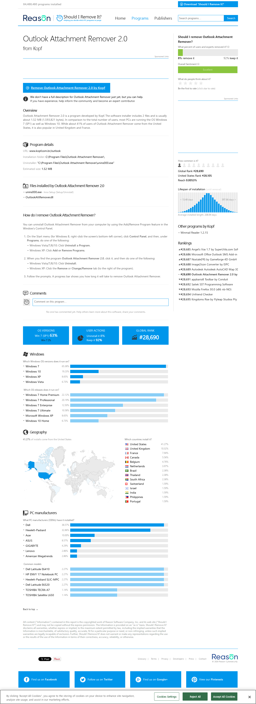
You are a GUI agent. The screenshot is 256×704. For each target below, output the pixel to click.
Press (191, 658)
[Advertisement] (208, 127)
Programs (140, 18)
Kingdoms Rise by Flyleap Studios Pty (214, 299)
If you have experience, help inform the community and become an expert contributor (82, 101)
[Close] (249, 697)
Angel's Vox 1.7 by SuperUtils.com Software (218, 249)
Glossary (142, 658)
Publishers (163, 18)
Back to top (29, 609)
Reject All (195, 696)
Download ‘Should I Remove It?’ (204, 4)
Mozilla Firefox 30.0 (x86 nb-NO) (211, 289)
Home (120, 18)
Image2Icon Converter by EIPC (210, 264)
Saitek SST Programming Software (212, 284)
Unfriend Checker (202, 294)
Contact (202, 658)
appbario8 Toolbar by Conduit (210, 279)
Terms (154, 658)
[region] (128, 697)
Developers (178, 658)
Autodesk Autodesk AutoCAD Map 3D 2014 (219, 269)
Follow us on (100, 679)
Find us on (44, 679)
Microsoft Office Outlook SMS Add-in (214, 254)
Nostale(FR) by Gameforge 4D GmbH (214, 259)
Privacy (164, 658)
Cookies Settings (167, 696)
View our (211, 679)
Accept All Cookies (224, 696)
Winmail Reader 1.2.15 (194, 232)
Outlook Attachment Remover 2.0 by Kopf (218, 274)
